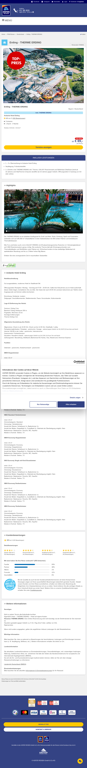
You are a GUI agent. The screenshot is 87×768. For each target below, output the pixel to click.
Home (3, 34)
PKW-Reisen (11, 34)
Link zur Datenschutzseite (12, 391)
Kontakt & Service (43, 729)
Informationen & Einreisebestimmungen (39, 670)
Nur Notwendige (43, 404)
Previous (7, 78)
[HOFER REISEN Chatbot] (80, 761)
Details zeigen (75, 397)
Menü (8, 20)
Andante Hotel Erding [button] (16, 273)
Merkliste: (77, 1)
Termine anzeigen (44, 147)
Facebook (36, 1)
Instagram (47, 1)
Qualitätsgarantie (36, 590)
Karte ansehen (9, 265)
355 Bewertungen (19, 118)
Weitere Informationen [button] (16, 604)
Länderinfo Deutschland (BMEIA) (15, 664)
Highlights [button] (11, 185)
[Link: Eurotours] (43, 751)
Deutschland (20, 34)
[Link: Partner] (40, 739)
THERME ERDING (43, 101)
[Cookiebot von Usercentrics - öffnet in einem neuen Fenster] (75, 362)
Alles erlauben (71, 404)
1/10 (80, 101)
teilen (83, 34)
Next (80, 78)
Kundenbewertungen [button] (15, 535)
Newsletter (57, 1)
